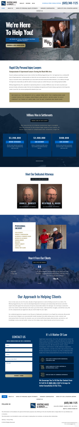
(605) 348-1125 (54, 383)
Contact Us (39, 11)
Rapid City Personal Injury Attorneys (27, 8)
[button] (34, 161)
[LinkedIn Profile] (5, 407)
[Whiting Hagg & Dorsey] (9, 3)
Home (3, 8)
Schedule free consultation (51, 3)
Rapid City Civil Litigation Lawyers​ (67, 8)
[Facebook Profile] (2, 407)
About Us (10, 8)
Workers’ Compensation (47, 8)
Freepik (76, 422)
